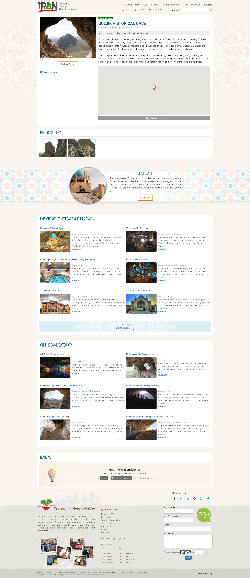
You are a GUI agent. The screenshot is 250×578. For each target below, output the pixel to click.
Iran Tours (106, 526)
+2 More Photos (68, 64)
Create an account (121, 478)
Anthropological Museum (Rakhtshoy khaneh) (67, 259)
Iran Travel (100, 572)
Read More (145, 197)
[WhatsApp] (201, 498)
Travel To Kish (124, 556)
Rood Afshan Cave (137, 385)
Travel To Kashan (126, 562)
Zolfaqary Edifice (50, 290)
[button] (154, 88)
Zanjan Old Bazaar (137, 228)
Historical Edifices (86, 296)
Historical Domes (96, 234)
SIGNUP (141, 10)
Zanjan (145, 173)
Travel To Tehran (126, 553)
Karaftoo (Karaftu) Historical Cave (61, 385)
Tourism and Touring (113, 572)
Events (104, 529)
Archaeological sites (178, 422)
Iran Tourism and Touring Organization (70, 572)
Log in (104, 478)
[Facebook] (174, 498)
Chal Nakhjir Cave (50, 416)
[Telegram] (208, 498)
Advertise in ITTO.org (111, 547)
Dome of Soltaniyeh (52, 228)
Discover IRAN (108, 514)
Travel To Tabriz (107, 559)
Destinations (107, 517)
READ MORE (76, 249)
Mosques (169, 296)
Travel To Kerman (126, 559)
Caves (168, 265)
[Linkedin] (188, 498)
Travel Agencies (108, 523)
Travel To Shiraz (107, 553)
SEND (188, 558)
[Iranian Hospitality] (66, 509)
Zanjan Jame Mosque (139, 290)
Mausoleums (84, 234)
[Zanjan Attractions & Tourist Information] (89, 185)
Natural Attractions (178, 265)
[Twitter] (181, 498)
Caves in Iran (50, 72)
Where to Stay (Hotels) (112, 520)
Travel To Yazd (107, 562)
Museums (83, 265)
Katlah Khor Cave (136, 259)
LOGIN (127, 10)
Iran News (106, 532)
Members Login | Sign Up (113, 538)
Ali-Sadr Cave (48, 354)
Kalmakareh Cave (137, 354)
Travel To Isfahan (108, 556)
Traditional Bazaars (173, 234)
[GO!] (211, 9)
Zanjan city (114, 27)
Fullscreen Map (156, 118)
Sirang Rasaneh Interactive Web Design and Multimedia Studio (81, 575)
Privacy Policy (205, 573)
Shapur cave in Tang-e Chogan (144, 416)
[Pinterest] (194, 498)
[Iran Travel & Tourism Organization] (57, 7)
